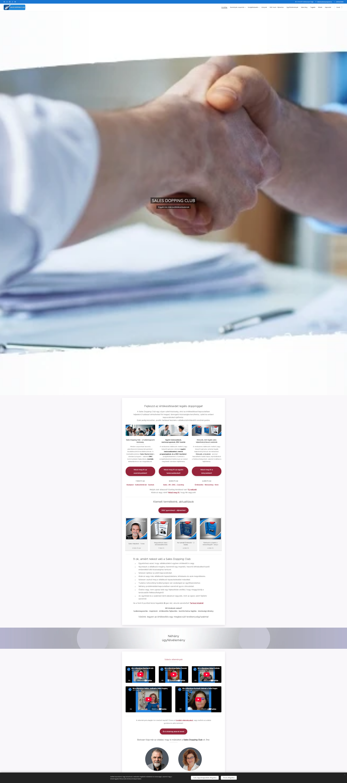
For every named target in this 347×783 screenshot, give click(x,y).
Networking (209, 485)
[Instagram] (7, 1)
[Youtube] (15, 1)
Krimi (216, 485)
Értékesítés (199, 485)
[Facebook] (4, 1)
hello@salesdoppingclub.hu (324, 2)
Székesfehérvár (141, 485)
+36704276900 (339, 2)
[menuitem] (225, 7)
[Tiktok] (12, 1)
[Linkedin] (10, 1)
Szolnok (151, 485)
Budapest (130, 485)
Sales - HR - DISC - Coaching (173, 485)
